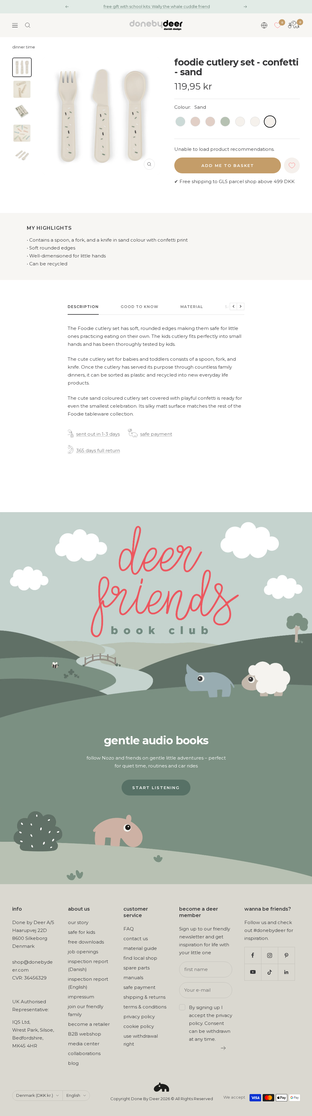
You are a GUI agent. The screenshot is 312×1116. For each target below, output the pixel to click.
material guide (140, 948)
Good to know (139, 306)
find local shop (140, 958)
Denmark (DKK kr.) (34, 1095)
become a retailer (89, 1024)
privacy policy (139, 1016)
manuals (133, 977)
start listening (156, 787)
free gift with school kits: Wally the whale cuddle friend (157, 6)
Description (83, 306)
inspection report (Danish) (88, 965)
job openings (83, 952)
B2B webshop (84, 1034)
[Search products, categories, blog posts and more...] (27, 25)
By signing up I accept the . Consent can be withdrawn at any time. (210, 1023)
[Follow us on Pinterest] (286, 955)
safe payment (156, 434)
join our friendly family (85, 1010)
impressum (81, 997)
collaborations (84, 1053)
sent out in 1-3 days (98, 434)
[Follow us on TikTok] (269, 972)
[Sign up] (223, 1048)
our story (78, 922)
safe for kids (81, 932)
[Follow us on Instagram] (269, 955)
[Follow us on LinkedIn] (286, 972)
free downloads (86, 942)
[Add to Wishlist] (292, 165)
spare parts (136, 968)
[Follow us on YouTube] (252, 972)
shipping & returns (144, 997)
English (73, 1095)
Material (191, 306)
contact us (135, 938)
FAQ (128, 929)
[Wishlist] (278, 25)
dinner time (23, 47)
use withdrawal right (140, 1040)
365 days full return (98, 450)
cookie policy (138, 1026)
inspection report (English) (88, 983)
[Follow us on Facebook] (252, 955)
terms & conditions (144, 1007)
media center (83, 1044)
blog (73, 1063)
